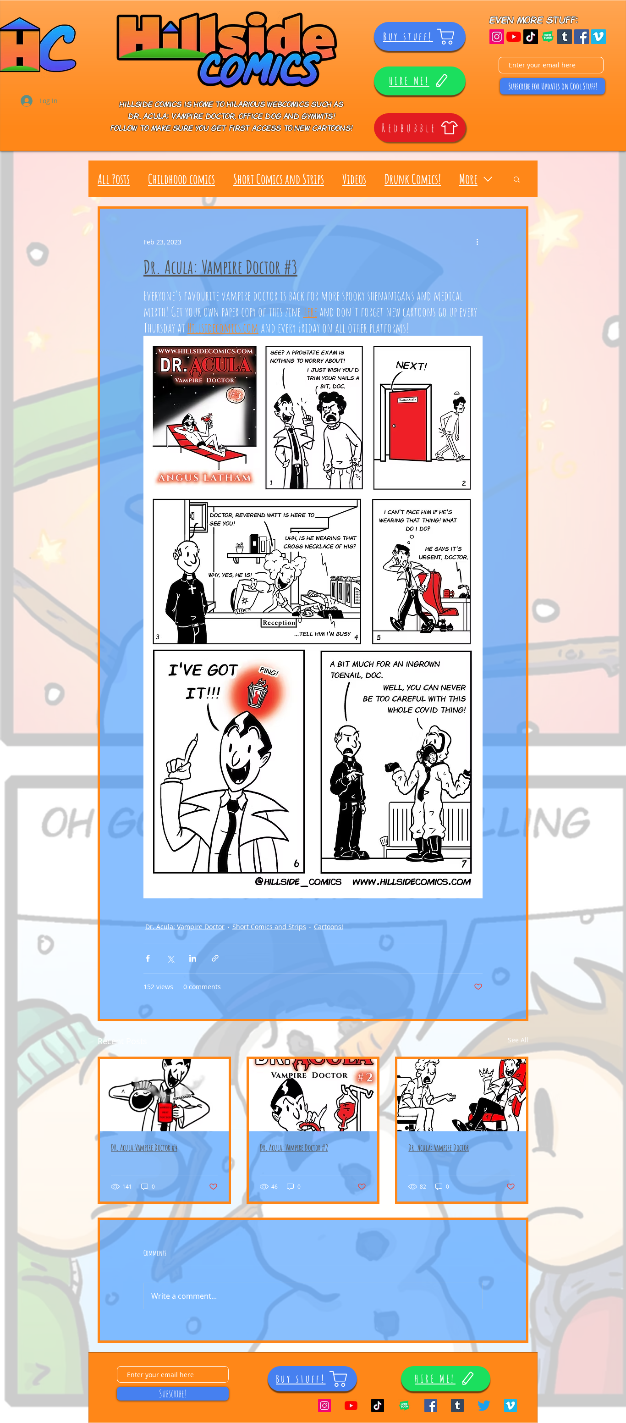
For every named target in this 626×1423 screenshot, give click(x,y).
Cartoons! (328, 926)
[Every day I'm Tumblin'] (564, 36)
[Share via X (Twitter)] (170, 958)
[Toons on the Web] (547, 36)
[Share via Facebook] (147, 958)
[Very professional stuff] (598, 36)
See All (518, 1039)
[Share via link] (215, 958)
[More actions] (477, 241)
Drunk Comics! (412, 179)
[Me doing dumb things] (530, 36)
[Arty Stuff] (496, 36)
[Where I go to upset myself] (484, 1405)
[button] (516, 179)
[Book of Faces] (581, 36)
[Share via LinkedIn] (192, 958)
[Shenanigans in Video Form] (513, 36)
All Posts (114, 179)
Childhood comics (181, 179)
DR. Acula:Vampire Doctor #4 (144, 1147)
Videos (354, 179)
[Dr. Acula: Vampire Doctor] (461, 1095)
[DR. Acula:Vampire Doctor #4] (164, 1095)
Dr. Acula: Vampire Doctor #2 (294, 1147)
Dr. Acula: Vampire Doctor (185, 926)
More (468, 179)
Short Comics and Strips (278, 179)
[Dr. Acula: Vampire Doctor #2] (313, 1095)
